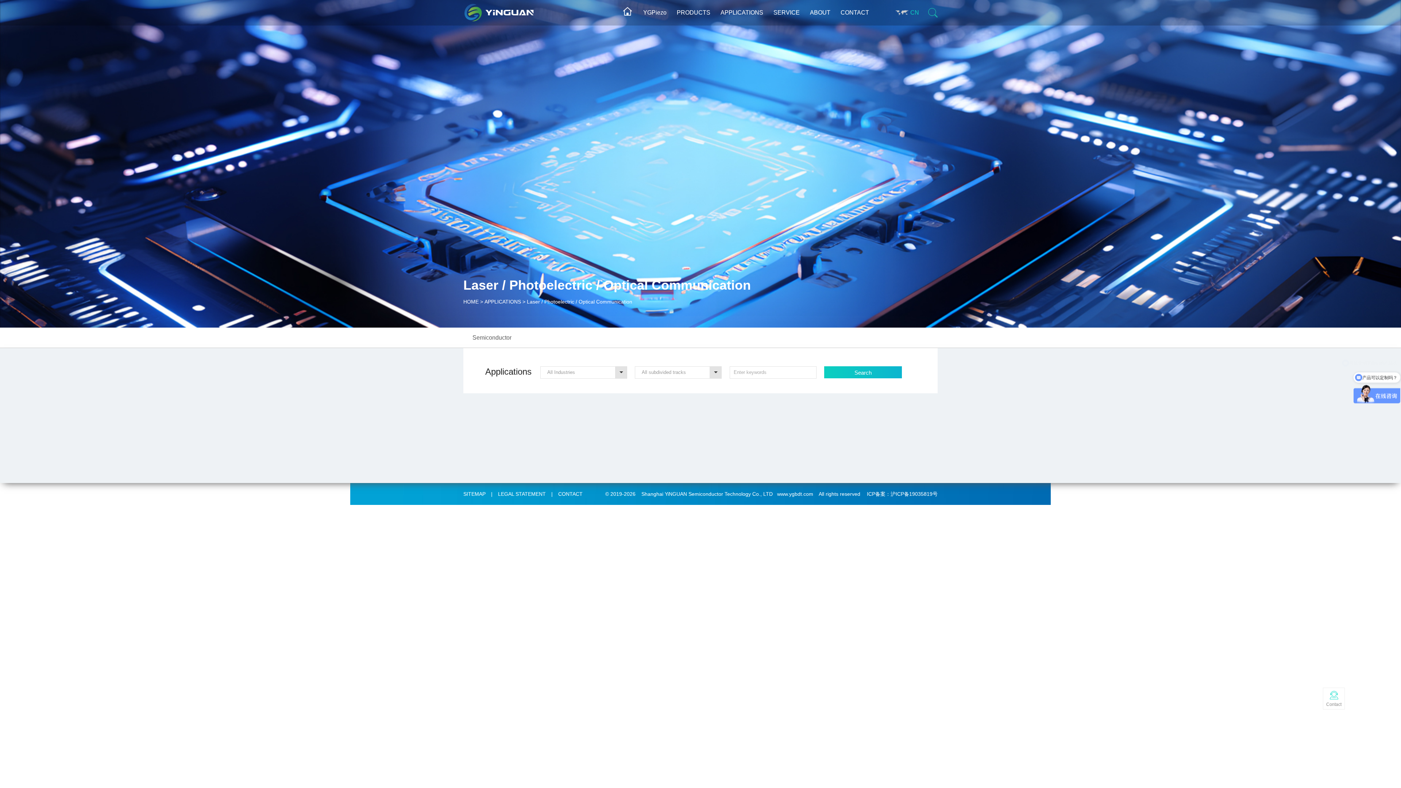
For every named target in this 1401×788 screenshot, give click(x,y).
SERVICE (786, 12)
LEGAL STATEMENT (522, 494)
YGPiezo (655, 12)
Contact (1334, 704)
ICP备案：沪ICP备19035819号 (902, 494)
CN (914, 12)
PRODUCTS (693, 12)
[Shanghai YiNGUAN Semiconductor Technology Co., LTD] (528, 9)
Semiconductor (492, 338)
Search (863, 373)
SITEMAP (474, 494)
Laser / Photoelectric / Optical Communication (579, 302)
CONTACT (855, 12)
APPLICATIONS (742, 12)
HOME (471, 302)
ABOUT (820, 12)
